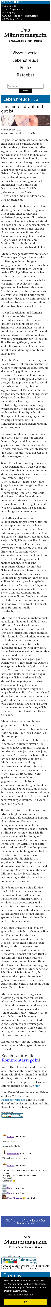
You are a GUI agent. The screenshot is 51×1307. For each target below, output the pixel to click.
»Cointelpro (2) (9, 6)
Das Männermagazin (25, 32)
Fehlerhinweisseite (13, 1099)
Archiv (34, 99)
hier (37, 1085)
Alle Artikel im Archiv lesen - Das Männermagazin (25, 1222)
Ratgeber (25, 75)
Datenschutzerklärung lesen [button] (19, 1294)
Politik (25, 67)
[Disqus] (25, 1167)
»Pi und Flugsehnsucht (13, 9)
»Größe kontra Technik (13, 19)
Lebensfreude (25, 60)
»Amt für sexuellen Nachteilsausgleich (20, 15)
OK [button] (25, 1302)
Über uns (12, 1275)
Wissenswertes (25, 53)
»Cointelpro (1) (9, 12)
